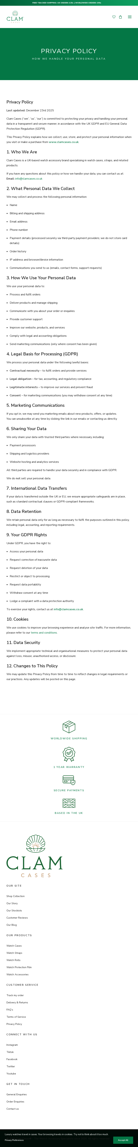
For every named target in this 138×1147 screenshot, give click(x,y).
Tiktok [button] (10, 1052)
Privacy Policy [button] (14, 1024)
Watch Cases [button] (14, 945)
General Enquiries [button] (16, 1094)
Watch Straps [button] (14, 953)
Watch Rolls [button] (13, 960)
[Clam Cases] (15, 17)
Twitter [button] (10, 1066)
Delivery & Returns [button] (17, 1002)
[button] (129, 17)
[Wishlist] (112, 16)
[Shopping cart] (119, 16)
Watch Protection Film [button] (19, 967)
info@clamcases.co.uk (28, 179)
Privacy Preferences (14, 1140)
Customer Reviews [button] (17, 917)
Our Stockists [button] (14, 910)
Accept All (123, 1140)
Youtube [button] (11, 1073)
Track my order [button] (15, 995)
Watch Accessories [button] (17, 974)
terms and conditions (44, 633)
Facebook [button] (11, 1059)
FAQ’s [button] (9, 1009)
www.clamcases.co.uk (64, 142)
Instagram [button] (12, 1045)
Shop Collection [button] (15, 896)
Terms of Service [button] (16, 1017)
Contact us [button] (12, 1109)
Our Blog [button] (11, 925)
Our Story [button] (12, 903)
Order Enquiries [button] (15, 1101)
